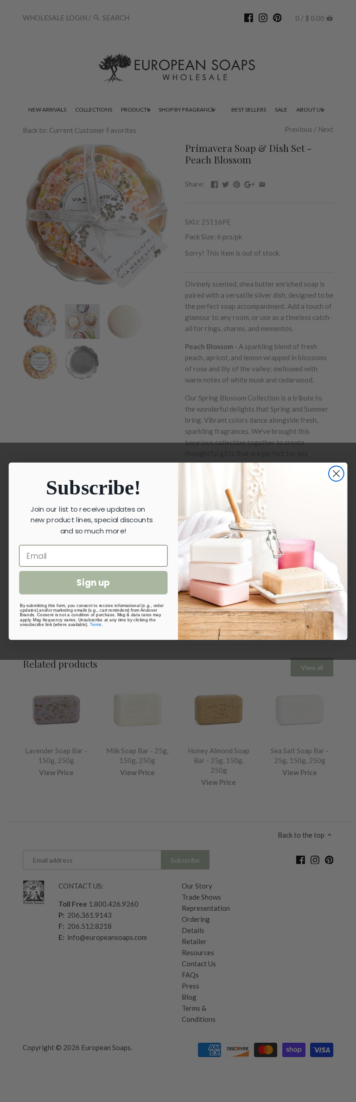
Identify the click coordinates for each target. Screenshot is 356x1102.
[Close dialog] (336, 473)
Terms (96, 624)
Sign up (93, 582)
